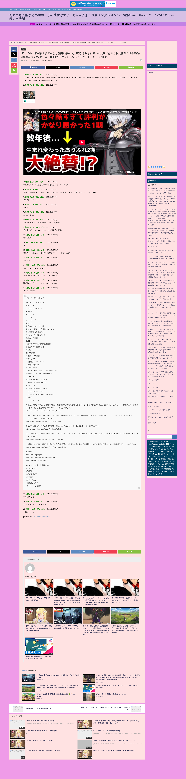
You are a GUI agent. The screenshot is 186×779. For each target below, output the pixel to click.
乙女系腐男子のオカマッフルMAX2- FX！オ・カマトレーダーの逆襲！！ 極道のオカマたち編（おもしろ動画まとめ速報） (161, 241)
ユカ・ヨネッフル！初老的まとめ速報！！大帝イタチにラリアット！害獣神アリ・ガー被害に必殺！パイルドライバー (161, 315)
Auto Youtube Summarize (41, 516)
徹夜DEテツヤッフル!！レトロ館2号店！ (160, 402)
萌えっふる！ (152, 383)
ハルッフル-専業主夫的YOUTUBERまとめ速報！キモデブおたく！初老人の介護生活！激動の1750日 (161, 291)
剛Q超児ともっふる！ (154, 406)
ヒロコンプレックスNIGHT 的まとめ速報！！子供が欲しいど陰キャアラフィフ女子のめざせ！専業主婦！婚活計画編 (161, 374)
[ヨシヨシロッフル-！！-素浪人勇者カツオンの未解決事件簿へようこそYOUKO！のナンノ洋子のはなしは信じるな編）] (162, 350)
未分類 (24, 49)
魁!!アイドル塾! (152, 423)
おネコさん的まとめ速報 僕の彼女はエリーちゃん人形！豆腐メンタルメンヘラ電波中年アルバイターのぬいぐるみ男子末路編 (161, 191)
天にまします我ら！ (154, 387)
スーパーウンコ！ (153, 246)
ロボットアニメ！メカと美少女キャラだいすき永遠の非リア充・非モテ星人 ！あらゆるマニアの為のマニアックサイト (161, 283)
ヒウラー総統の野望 (154, 413)
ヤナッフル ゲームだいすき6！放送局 (159, 410)
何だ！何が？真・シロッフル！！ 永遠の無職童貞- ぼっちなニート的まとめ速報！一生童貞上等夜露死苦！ (161, 264)
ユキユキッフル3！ (153, 380)
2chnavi (150, 72)
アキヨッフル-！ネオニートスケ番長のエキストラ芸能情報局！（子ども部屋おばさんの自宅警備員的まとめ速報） (161, 342)
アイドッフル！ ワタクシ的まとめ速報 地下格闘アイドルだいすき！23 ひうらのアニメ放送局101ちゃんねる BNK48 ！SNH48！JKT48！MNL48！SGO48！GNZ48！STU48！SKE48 (161, 201)
